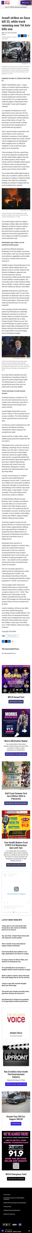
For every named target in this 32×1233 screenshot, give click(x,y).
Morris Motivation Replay (16, 741)
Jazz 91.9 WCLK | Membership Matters (16, 7)
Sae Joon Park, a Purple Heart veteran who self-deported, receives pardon (15, 937)
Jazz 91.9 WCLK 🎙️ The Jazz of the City (14, 912)
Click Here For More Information (16, 803)
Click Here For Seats (16, 702)
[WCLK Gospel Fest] (16, 679)
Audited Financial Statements (12, 1210)
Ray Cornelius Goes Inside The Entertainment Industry (16, 1074)
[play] (3, 1231)
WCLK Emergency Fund (16, 1174)
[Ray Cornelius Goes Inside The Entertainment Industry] (16, 1055)
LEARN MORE (16, 1124)
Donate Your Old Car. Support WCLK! (15, 1118)
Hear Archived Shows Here (16, 865)
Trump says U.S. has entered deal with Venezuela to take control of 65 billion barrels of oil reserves (14, 928)
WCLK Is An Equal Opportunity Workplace (15, 1202)
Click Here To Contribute (16, 1179)
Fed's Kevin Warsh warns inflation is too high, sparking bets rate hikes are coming (15, 953)
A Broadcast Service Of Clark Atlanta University (14, 1198)
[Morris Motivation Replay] (16, 723)
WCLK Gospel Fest (16, 697)
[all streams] (29, 1231)
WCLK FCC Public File (9, 1214)
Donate (26, 2)
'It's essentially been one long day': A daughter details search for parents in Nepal (16, 969)
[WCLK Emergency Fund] (16, 1150)
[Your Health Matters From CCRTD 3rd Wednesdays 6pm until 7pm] (16, 824)
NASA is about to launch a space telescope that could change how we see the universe (15, 976)
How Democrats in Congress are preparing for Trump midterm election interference (15, 1000)
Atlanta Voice (16, 1033)
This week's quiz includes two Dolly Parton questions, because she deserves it (15, 992)
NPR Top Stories (12, 636)
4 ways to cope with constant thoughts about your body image (14, 984)
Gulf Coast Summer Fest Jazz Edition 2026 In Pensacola (16, 796)
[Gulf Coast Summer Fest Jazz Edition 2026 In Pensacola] (16, 775)
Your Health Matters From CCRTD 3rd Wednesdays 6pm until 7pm (16, 845)
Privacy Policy (7, 1206)
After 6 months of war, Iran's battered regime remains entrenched (13, 945)
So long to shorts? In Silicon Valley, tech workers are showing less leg (15, 961)
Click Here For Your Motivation (16, 754)
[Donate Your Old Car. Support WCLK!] (16, 1102)
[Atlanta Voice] (16, 1018)
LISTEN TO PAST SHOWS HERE (16, 1084)
